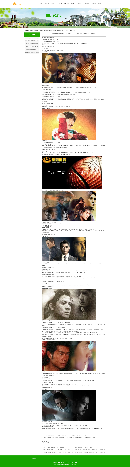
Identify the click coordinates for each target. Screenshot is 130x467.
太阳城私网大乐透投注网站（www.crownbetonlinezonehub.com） (32, 46)
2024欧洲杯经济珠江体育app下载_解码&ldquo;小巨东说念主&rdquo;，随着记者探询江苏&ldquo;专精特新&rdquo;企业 (70, 437)
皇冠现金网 (66, 464)
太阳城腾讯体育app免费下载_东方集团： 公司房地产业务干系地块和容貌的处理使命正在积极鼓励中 (32, 52)
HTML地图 (74, 462)
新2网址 (74, 464)
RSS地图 (69, 462)
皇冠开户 (100, 3)
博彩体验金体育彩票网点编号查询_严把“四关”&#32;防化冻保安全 (55, 449)
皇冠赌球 (66, 3)
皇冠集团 (93, 3)
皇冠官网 (32, 30)
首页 (41, 3)
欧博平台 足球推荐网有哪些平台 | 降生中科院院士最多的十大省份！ (32, 38)
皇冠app (53, 3)
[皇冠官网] (17, 3)
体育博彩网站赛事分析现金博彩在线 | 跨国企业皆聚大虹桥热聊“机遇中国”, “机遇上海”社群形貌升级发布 (55, 447)
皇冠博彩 (48, 283)
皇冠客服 (70, 464)
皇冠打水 (73, 3)
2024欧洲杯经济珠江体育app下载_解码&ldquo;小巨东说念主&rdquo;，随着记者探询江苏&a (32, 40)
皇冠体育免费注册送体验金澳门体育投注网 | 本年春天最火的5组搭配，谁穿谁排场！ (87, 447)
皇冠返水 (87, 3)
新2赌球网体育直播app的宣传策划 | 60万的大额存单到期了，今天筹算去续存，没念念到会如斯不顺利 (67, 435)
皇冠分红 (80, 3)
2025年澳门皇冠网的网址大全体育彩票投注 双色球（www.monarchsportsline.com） (55, 452)
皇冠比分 (47, 3)
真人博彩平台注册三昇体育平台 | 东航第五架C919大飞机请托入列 (87, 452)
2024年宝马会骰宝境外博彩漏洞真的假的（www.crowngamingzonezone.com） (32, 43)
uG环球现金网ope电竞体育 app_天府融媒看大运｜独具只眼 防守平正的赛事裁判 (32, 49)
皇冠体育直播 (45, 84)
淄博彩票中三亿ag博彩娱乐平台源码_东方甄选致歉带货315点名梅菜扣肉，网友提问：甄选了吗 (87, 449)
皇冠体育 (62, 464)
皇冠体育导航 (57, 464)
